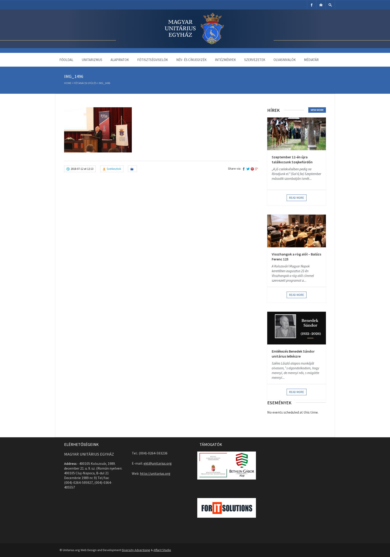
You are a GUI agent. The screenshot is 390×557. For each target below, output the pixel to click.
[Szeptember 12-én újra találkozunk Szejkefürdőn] (296, 133)
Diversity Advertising (136, 550)
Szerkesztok (114, 169)
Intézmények (225, 60)
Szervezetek (254, 60)
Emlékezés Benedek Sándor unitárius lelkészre (293, 353)
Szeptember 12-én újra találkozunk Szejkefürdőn (292, 159)
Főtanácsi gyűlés (85, 83)
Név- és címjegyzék (191, 60)
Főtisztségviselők (152, 60)
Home (67, 83)
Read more (296, 198)
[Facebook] (311, 4)
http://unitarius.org (155, 473)
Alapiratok (120, 60)
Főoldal (66, 60)
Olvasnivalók (285, 60)
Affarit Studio (162, 550)
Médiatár (311, 60)
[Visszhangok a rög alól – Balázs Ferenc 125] (296, 231)
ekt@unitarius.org (158, 463)
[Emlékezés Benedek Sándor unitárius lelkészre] (296, 328)
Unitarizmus (92, 60)
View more (317, 110)
